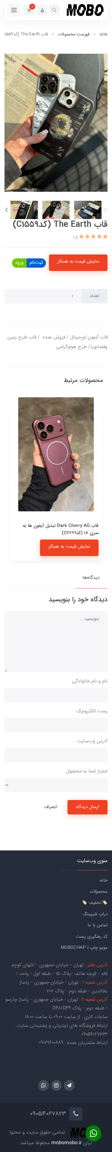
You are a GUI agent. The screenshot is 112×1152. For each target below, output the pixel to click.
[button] (54, 10)
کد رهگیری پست (92, 936)
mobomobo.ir (66, 1143)
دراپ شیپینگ (95, 914)
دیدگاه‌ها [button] (91, 577)
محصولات (99, 891)
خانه (104, 880)
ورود (19, 262)
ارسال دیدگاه (87, 807)
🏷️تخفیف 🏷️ (95, 902)
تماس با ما (98, 925)
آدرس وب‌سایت (92, 741)
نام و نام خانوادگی (90, 681)
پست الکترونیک (92, 711)
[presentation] (106, 210)
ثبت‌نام (36, 262)
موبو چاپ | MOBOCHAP (84, 947)
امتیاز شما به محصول (87, 771)
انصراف (50, 807)
